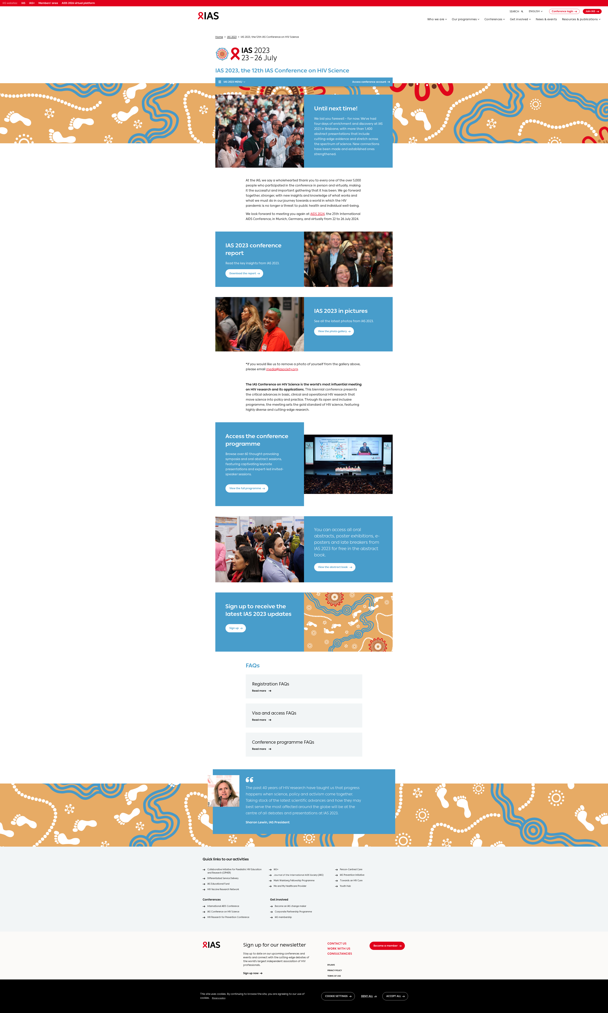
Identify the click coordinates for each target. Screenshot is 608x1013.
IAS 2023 (232, 36)
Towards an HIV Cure (351, 880)
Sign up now (251, 973)
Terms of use (334, 976)
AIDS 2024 (317, 214)
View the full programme (245, 488)
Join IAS (590, 11)
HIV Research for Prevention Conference (228, 917)
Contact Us (337, 943)
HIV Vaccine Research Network (223, 889)
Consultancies (339, 953)
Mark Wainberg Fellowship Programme (294, 880)
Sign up (234, 628)
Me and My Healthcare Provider (290, 886)
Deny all (367, 996)
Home (219, 36)
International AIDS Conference (223, 906)
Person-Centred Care (351, 869)
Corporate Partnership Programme (293, 911)
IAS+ (276, 869)
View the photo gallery (332, 331)
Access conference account (369, 82)
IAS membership (283, 917)
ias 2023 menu (233, 81)
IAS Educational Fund (218, 884)
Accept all (393, 996)
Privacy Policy (334, 970)
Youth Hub (345, 886)
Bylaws (331, 965)
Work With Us (338, 948)
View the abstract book (333, 567)
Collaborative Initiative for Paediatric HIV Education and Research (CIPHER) (234, 871)
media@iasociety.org (282, 369)
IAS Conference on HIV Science (223, 911)
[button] (439, 20)
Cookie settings (336, 996)
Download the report (242, 273)
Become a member (386, 945)
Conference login (562, 11)
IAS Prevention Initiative (352, 875)
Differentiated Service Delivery (222, 878)
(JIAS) (298, 875)
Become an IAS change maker (290, 906)
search (514, 11)
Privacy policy (218, 998)
